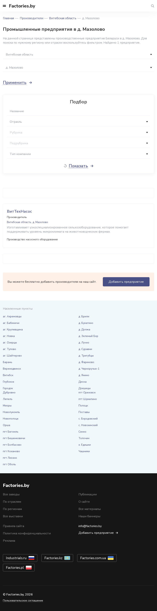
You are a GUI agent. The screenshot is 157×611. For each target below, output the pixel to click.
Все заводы (11, 494)
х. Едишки (84, 445)
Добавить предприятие (126, 282)
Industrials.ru (16, 558)
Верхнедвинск (12, 369)
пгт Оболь (9, 464)
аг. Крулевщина (13, 329)
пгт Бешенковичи (14, 438)
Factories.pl (15, 567)
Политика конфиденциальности (27, 533)
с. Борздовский (88, 418)
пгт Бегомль (10, 432)
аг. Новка (9, 336)
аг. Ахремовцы (12, 316)
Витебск (8, 375)
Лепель (7, 399)
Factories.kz (53, 558)
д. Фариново (86, 362)
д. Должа (84, 329)
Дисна (82, 382)
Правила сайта (13, 526)
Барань (7, 362)
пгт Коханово (11, 451)
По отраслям (12, 502)
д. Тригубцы (86, 355)
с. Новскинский (88, 425)
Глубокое (8, 382)
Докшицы (84, 388)
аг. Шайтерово (12, 355)
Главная (8, 18)
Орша (6, 425)
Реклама (9, 541)
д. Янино (83, 375)
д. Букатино (85, 323)
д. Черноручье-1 (88, 369)
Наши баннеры (89, 516)
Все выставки (13, 516)
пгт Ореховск (87, 392)
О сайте (84, 502)
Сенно (82, 432)
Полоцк (83, 405)
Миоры (7, 405)
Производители (31, 18)
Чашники (84, 451)
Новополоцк (10, 418)
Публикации (87, 494)
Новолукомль (11, 412)
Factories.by (22, 6)
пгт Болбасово (12, 445)
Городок (8, 388)
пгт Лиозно (10, 458)
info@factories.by (90, 526)
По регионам (12, 509)
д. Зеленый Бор (88, 336)
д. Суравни (85, 349)
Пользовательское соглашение (23, 600)
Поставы (84, 412)
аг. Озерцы (10, 342)
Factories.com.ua (93, 558)
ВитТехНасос (19, 211)
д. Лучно (83, 342)
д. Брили (83, 316)
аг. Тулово (9, 349)
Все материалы (89, 509)
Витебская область (62, 18)
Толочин (83, 438)
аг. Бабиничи (11, 323)
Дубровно (9, 392)
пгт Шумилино (87, 399)
